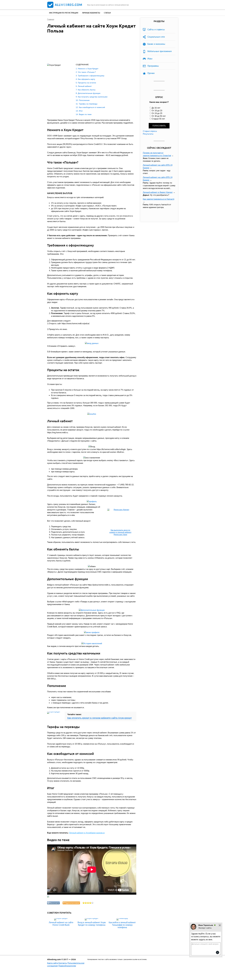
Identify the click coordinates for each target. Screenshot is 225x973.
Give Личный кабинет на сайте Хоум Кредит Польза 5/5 (92, 903)
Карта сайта (52, 963)
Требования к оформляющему (91, 76)
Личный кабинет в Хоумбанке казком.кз (87, 833)
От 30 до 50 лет (159, 116)
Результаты (148, 134)
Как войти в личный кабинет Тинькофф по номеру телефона (122, 925)
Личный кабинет (85, 86)
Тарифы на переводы (88, 104)
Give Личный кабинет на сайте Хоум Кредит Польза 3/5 (88, 903)
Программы (153, 66)
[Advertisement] (88, 49)
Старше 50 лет (158, 119)
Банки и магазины (156, 44)
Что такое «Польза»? (87, 72)
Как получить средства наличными (92, 97)
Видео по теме (85, 114)
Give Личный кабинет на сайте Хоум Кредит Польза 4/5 (90, 903)
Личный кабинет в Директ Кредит (158, 192)
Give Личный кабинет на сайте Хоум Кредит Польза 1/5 (84, 903)
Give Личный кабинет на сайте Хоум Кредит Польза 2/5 (86, 903)
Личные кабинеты (91, 13)
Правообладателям (67, 966)
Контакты (62, 963)
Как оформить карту (86, 79)
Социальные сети (156, 37)
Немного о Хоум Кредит (88, 69)
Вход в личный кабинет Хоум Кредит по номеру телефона (92, 923)
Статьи (107, 13)
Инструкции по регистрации (63, 13)
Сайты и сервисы (156, 29)
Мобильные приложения (159, 51)
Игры (149, 58)
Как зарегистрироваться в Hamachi (158, 199)
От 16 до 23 (157, 110)
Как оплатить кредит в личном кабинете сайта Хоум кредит (99, 718)
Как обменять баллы (86, 90)
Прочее (151, 73)
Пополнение (84, 100)
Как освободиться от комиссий (92, 107)
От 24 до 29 (157, 113)
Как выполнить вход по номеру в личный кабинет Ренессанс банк (120, 532)
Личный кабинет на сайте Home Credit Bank (61, 923)
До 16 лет (156, 108)
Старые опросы (150, 131)
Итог (81, 111)
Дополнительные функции (89, 93)
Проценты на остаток (87, 83)
